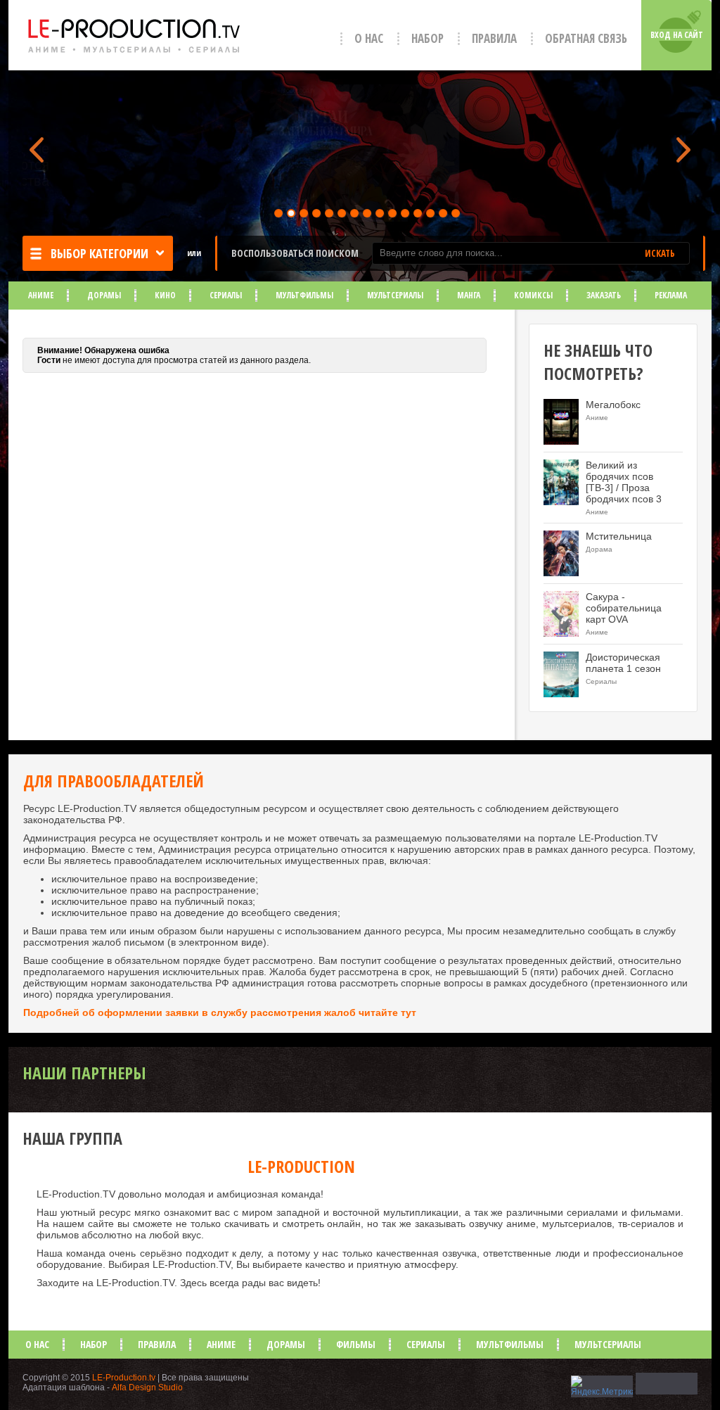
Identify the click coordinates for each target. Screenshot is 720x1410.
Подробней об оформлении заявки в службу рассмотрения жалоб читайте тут (219, 1012)
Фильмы (355, 1344)
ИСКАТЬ (660, 253)
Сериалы (226, 295)
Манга (468, 295)
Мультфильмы (304, 295)
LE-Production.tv (123, 1378)
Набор (427, 38)
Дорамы (104, 295)
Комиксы (533, 295)
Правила (494, 38)
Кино (165, 295)
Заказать (603, 295)
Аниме (40, 295)
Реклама (671, 295)
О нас (368, 38)
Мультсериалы (395, 295)
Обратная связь (586, 38)
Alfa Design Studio (147, 1387)
